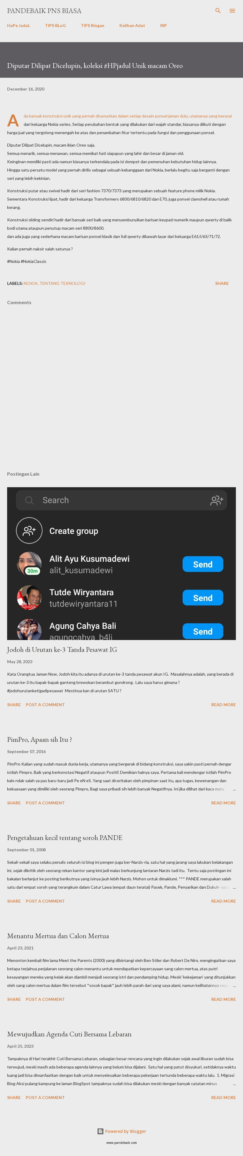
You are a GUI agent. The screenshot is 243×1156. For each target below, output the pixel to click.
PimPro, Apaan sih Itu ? (39, 739)
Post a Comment (45, 704)
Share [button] (222, 283)
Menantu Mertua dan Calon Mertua (58, 935)
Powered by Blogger (125, 1131)
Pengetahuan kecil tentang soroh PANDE (64, 837)
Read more (223, 704)
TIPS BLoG (55, 25)
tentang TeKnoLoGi (62, 283)
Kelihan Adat (132, 25)
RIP (163, 25)
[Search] (218, 10)
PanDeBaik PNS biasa (44, 10)
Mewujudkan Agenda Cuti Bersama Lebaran (69, 1034)
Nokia (31, 283)
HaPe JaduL (18, 25)
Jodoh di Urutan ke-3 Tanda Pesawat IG (62, 649)
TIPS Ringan (92, 25)
